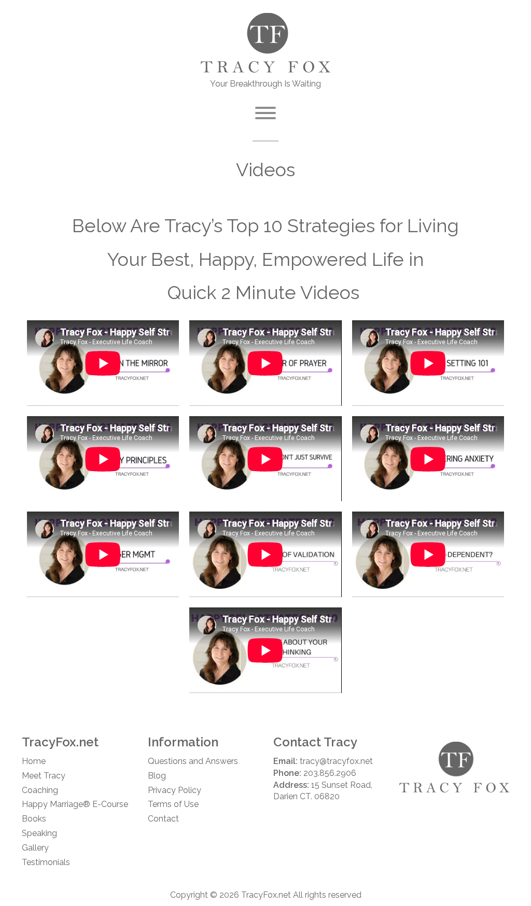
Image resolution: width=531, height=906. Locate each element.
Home (34, 761)
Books (34, 819)
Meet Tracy (43, 776)
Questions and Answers (193, 761)
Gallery (35, 848)
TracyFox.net (266, 895)
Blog (157, 776)
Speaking (39, 833)
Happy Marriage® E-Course (75, 804)
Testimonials (46, 862)
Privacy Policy (174, 790)
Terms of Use (173, 804)
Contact (163, 819)
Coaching (40, 790)
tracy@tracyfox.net (336, 761)
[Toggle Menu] (265, 113)
